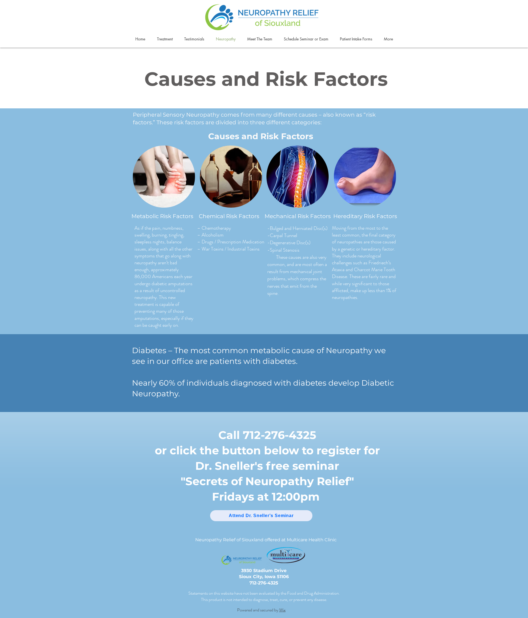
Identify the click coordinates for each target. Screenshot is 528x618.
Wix (282, 610)
